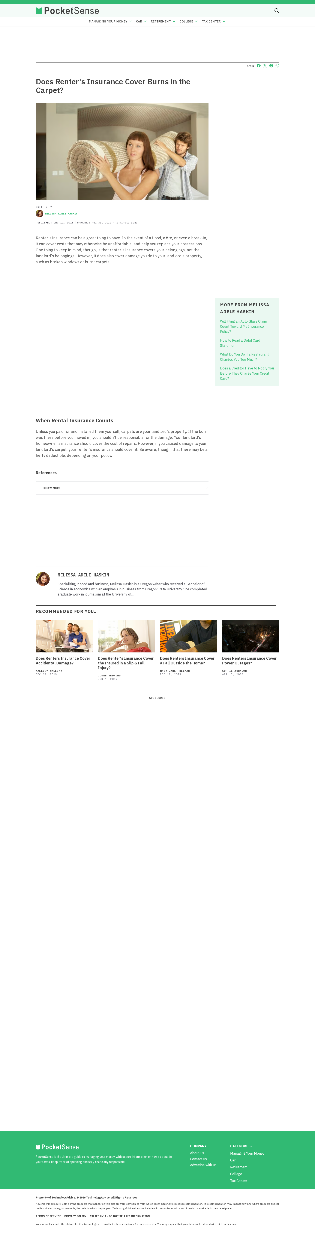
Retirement (161, 21)
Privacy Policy (75, 1216)
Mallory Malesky (49, 670)
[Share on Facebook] (259, 65)
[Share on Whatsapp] (277, 65)
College (186, 21)
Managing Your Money (108, 21)
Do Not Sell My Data (250, 1224)
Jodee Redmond (109, 675)
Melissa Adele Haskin (61, 213)
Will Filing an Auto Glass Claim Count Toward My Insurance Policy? (243, 326)
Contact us (198, 1159)
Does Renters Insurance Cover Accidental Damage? (63, 660)
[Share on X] (265, 65)
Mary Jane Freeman (175, 670)
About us (197, 1153)
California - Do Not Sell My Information (120, 1216)
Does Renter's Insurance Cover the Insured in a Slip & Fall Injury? (126, 663)
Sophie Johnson (234, 670)
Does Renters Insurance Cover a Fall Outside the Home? (187, 660)
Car (139, 21)
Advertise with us (203, 1165)
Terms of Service (48, 1216)
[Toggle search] (276, 10)
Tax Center (211, 21)
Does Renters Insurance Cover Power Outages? (249, 660)
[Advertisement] (122, 382)
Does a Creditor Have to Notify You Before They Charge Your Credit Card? (247, 373)
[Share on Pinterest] (271, 65)
